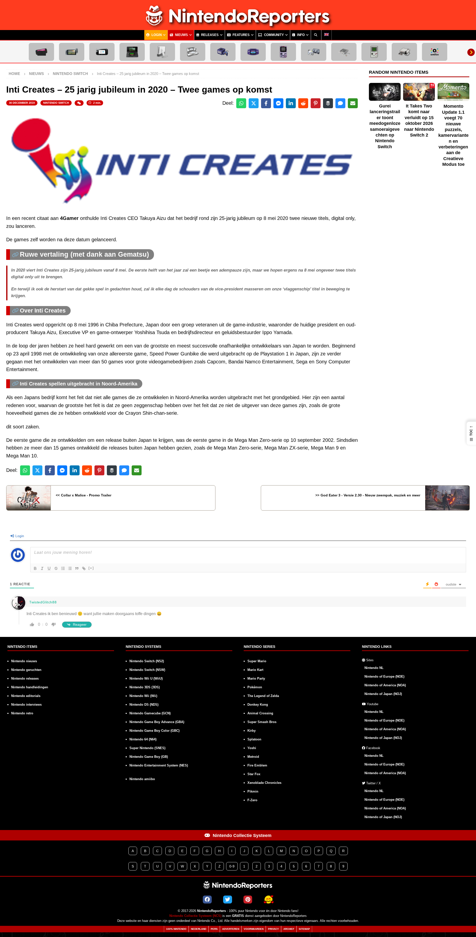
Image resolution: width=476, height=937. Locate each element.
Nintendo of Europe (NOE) (384, 676)
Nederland (198, 929)
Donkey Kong (257, 704)
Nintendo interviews (26, 704)
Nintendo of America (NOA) (385, 685)
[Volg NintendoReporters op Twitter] (227, 899)
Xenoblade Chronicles (264, 783)
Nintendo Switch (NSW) (147, 670)
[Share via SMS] (340, 103)
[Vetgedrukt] (35, 568)
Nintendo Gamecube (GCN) (150, 713)
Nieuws (181, 35)
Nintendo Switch (56, 102)
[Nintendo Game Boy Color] (283, 52)
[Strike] (56, 568)
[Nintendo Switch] (71, 52)
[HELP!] (268, 899)
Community (273, 35)
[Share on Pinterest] (316, 103)
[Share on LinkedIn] (291, 103)
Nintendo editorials (25, 696)
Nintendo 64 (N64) (142, 739)
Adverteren (230, 929)
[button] (471, 433)
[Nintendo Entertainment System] (404, 52)
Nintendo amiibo (142, 779)
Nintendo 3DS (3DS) (144, 687)
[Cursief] (42, 568)
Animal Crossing (260, 713)
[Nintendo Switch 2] (41, 52)
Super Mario (256, 661)
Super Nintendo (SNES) (147, 748)
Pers (214, 929)
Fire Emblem (257, 765)
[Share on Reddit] (303, 103)
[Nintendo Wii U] (102, 52)
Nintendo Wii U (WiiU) (146, 678)
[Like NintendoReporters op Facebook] (207, 899)
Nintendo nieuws (24, 661)
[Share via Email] (353, 103)
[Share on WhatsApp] (241, 103)
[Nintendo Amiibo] (434, 52)
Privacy (273, 929)
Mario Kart (255, 670)
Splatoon (254, 739)
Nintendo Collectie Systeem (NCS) (195, 916)
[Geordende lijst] (63, 568)
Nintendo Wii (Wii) (143, 696)
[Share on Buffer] (328, 103)
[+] (91, 568)
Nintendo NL (374, 668)
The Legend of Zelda (263, 696)
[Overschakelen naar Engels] (326, 35)
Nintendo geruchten (26, 670)
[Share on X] (254, 103)
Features (241, 35)
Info (300, 35)
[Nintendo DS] (192, 52)
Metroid (253, 757)
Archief (288, 929)
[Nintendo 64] (313, 52)
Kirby (251, 730)
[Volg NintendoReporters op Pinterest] (247, 899)
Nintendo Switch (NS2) (146, 661)
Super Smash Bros (261, 722)
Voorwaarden (254, 929)
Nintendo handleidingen (29, 687)
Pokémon (254, 687)
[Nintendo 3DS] (132, 52)
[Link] (83, 568)
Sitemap (304, 929)
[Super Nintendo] (344, 52)
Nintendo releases (25, 678)
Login (156, 35)
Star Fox (253, 774)
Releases (209, 35)
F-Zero (252, 800)
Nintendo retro (22, 713)
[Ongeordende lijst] (69, 568)
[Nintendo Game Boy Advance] (253, 52)
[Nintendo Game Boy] (374, 52)
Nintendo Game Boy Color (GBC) (154, 730)
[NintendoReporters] (238, 26)
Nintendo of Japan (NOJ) (383, 694)
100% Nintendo (176, 929)
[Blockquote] (76, 568)
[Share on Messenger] (278, 103)
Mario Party (256, 678)
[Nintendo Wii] (162, 52)
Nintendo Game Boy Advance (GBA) (156, 722)
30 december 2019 (22, 102)
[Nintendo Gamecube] (223, 52)
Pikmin (252, 791)
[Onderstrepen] (49, 568)
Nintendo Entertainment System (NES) (158, 765)
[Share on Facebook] (266, 103)
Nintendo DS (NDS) (143, 704)
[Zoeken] (316, 35)
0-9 (232, 866)
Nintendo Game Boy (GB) (148, 757)
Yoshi (251, 748)
